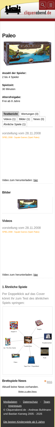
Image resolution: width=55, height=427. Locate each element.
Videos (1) (9, 119)
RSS (49, 382)
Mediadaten (10, 401)
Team (47, 401)
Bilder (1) (24, 119)
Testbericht (10, 113)
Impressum (15, 405)
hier (36, 180)
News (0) (38, 119)
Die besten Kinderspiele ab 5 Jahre (24, 421)
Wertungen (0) (29, 113)
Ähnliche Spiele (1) (14, 124)
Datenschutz (30, 401)
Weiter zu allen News (27, 391)
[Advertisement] (28, 26)
